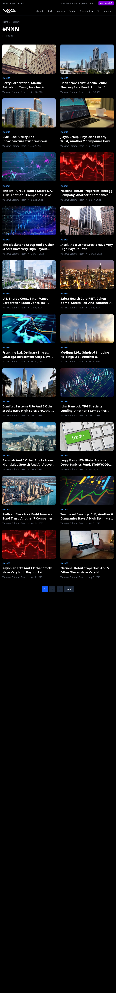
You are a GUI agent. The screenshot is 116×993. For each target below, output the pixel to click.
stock (49, 11)
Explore (83, 3)
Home (5, 21)
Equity (72, 11)
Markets (60, 11)
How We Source (69, 3)
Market (39, 11)
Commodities (86, 11)
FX (98, 11)
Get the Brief (106, 3)
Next (69, 589)
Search (92, 3)
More (106, 11)
